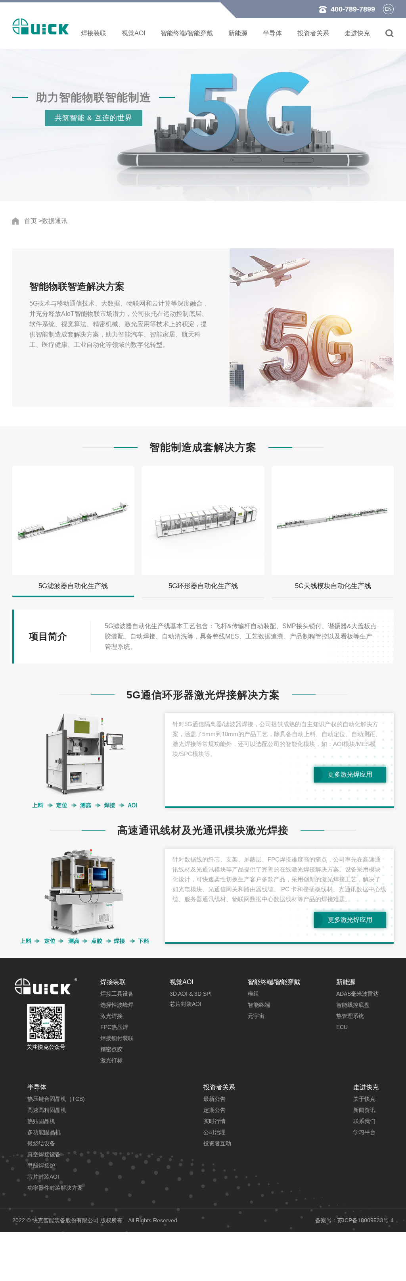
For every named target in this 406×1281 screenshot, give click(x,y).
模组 (253, 994)
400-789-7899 (353, 9)
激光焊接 (111, 1016)
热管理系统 (350, 1016)
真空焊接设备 (44, 1154)
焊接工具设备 (117, 994)
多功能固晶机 (44, 1132)
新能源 (237, 33)
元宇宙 (256, 1016)
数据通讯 (54, 220)
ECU (342, 1027)
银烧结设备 (41, 1143)
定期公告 (214, 1110)
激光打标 (111, 1060)
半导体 (272, 33)
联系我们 (364, 1121)
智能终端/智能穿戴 (187, 33)
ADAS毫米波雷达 (357, 994)
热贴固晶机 (41, 1121)
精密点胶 (111, 1049)
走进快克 (357, 33)
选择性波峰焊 (117, 1005)
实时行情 (214, 1121)
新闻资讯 (364, 1110)
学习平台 (364, 1132)
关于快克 (364, 1099)
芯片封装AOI (185, 1004)
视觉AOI (133, 33)
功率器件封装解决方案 (55, 1188)
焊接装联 (93, 33)
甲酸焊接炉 (41, 1165)
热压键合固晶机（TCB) (56, 1099)
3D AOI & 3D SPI (191, 994)
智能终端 (259, 1005)
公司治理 (214, 1132)
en (388, 9)
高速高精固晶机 (46, 1110)
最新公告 (214, 1099)
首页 (30, 220)
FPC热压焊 (114, 1027)
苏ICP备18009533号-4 (365, 1220)
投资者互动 (217, 1143)
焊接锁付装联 (117, 1038)
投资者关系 (313, 33)
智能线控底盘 (353, 1005)
